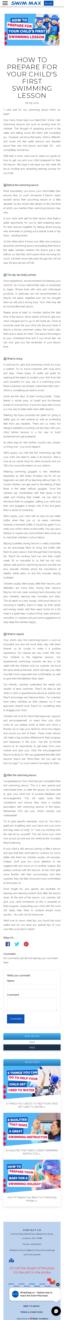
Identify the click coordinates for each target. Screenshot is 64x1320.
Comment (13, 994)
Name (10, 980)
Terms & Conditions (31, 1312)
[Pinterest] (26, 944)
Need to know (31, 1306)
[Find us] (12, 1260)
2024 (32, 1042)
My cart (48, 3)
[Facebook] (7, 944)
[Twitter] (16, 944)
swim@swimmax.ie (32, 1250)
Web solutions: (32, 1318)
